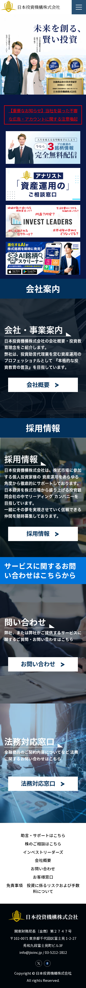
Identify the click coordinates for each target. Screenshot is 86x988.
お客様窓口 (43, 877)
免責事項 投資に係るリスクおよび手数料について (43, 888)
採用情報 (38, 533)
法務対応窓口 (38, 783)
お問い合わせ (38, 664)
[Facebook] (47, 963)
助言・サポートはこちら (43, 835)
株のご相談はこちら (43, 844)
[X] (38, 963)
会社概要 (38, 384)
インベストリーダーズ (43, 852)
